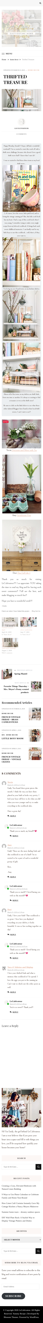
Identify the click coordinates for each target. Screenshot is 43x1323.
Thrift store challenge (9, 648)
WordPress (34, 1317)
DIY (3, 735)
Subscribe (13, 1296)
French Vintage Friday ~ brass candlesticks (11, 719)
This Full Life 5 (23, 573)
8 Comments (21, 134)
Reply (13, 816)
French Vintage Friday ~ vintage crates (11, 759)
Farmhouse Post (24, 515)
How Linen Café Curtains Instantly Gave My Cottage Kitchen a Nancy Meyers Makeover (20, 1205)
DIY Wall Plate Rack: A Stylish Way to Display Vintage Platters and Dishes (18, 1219)
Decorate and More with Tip (24, 450)
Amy (9, 845)
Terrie (10, 782)
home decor (33, 70)
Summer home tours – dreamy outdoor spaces (21, 1212)
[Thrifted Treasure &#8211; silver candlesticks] (28, 622)
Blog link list (36, 611)
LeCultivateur (22, 128)
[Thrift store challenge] (10, 642)
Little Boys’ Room (12, 738)
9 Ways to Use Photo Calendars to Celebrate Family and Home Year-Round (20, 1196)
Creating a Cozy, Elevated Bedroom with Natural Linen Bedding (19, 1187)
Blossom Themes (11, 1317)
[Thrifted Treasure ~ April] (10, 622)
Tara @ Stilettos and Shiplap (20, 967)
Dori (9, 909)
